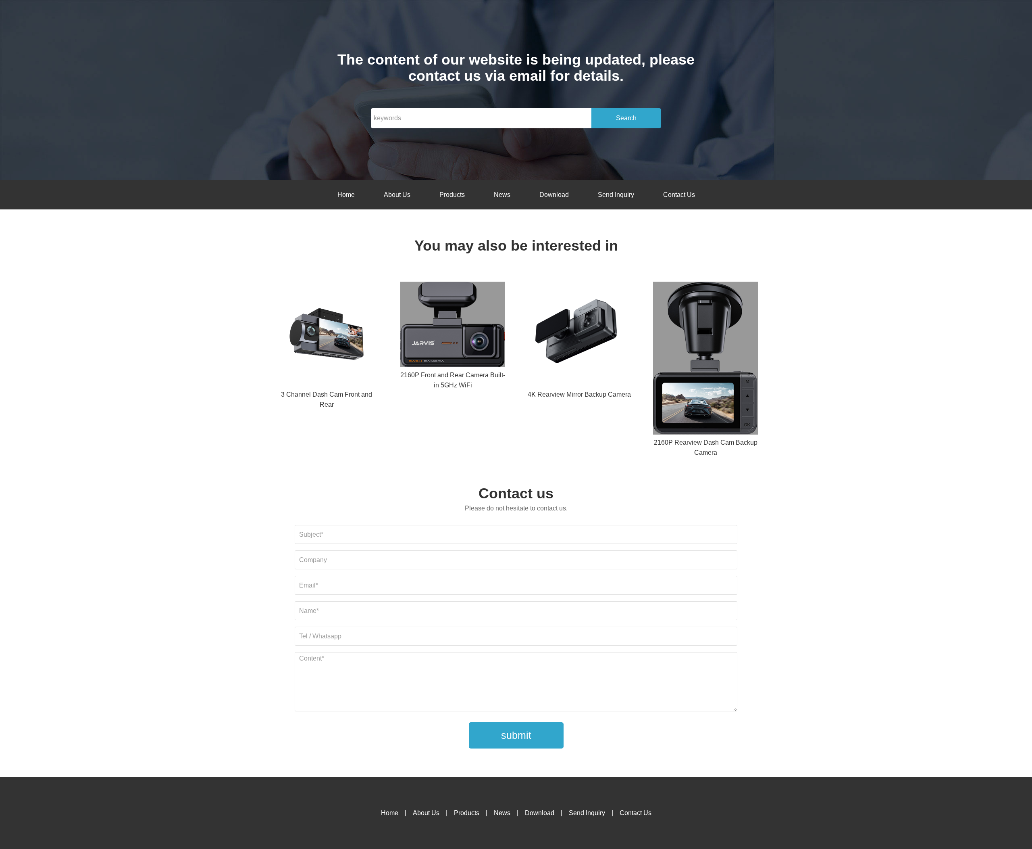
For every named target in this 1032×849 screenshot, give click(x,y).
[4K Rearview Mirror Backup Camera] (579, 335)
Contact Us (679, 194)
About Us (397, 194)
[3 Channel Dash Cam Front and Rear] (326, 335)
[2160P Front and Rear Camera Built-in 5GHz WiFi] (452, 326)
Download (554, 194)
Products (452, 194)
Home (346, 194)
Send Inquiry (616, 194)
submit (516, 735)
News (502, 194)
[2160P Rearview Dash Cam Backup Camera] (705, 359)
